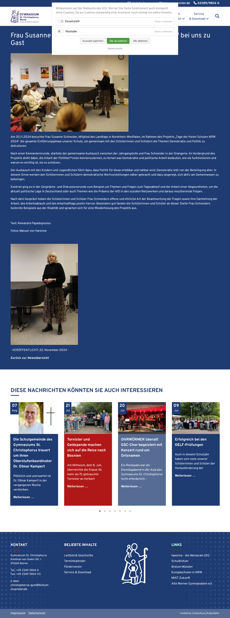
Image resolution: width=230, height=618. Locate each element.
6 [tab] (125, 511)
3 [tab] (110, 511)
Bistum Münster (182, 567)
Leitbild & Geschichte (78, 556)
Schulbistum (179, 561)
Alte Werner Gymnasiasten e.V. (191, 584)
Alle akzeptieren (118, 40)
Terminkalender (75, 561)
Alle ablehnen (140, 40)
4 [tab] (115, 511)
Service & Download (197, 16)
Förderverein (73, 567)
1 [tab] (100, 511)
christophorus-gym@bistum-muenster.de (30, 587)
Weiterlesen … (23, 497)
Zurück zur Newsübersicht (30, 358)
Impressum (18, 613)
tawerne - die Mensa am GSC (190, 556)
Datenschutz (36, 613)
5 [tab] (120, 511)
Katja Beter (213, 613)
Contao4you (198, 613)
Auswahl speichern (93, 40)
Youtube (71, 32)
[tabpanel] (34, 454)
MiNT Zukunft (180, 578)
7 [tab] (130, 511)
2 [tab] (105, 511)
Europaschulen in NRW (186, 572)
